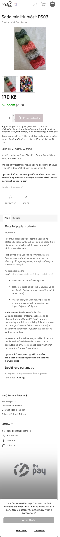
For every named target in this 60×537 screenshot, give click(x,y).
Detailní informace (11, 187)
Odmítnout (39, 530)
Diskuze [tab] (16, 218)
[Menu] (52, 4)
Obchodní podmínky (12, 405)
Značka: (14, 22)
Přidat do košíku (31, 117)
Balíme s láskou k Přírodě (14, 414)
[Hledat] (35, 4)
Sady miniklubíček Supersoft (32, 373)
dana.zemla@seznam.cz (19, 431)
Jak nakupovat (9, 401)
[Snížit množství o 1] (13, 120)
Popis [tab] (7, 218)
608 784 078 (12, 435)
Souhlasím (30, 520)
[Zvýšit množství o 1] (13, 116)
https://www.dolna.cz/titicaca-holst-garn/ (32, 274)
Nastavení (21, 530)
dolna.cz (11, 445)
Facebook (12, 440)
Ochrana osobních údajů (14, 410)
